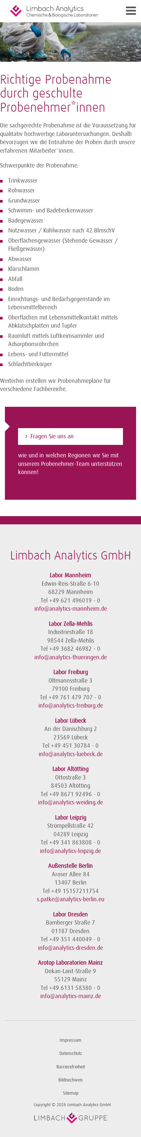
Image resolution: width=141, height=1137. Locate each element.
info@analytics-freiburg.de (70, 705)
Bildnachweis (70, 1080)
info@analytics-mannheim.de (70, 608)
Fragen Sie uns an (52, 436)
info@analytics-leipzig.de (70, 851)
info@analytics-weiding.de (70, 802)
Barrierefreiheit (70, 1067)
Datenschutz (70, 1053)
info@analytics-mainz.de (70, 996)
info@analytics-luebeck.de (71, 754)
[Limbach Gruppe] (70, 1118)
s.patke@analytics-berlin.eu (70, 899)
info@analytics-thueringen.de (70, 657)
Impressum (70, 1040)
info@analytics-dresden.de (70, 948)
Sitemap (70, 1093)
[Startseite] (54, 11)
